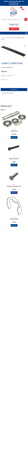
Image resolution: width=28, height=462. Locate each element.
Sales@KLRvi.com (15, 3)
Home (3, 37)
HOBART (13, 37)
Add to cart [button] (14, 137)
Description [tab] (14, 89)
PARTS (8, 37)
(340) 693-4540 (14, 4)
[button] (24, 45)
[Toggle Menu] (26, 33)
